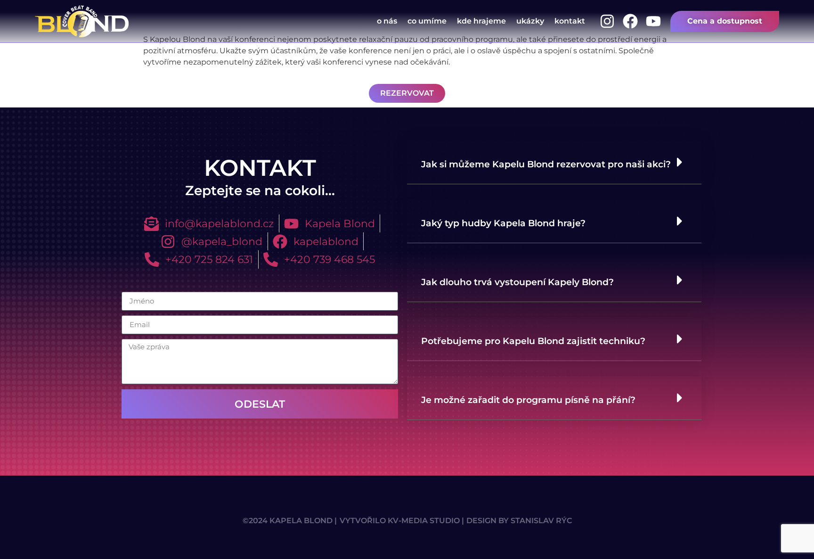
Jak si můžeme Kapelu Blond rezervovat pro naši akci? (546, 164)
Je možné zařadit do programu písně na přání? (528, 399)
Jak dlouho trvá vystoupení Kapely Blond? (517, 282)
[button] (554, 162)
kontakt (569, 20)
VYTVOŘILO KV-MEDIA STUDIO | (402, 520)
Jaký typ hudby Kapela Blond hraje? (503, 223)
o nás (387, 20)
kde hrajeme (481, 20)
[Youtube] (653, 21)
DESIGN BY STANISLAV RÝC (519, 520)
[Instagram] (607, 21)
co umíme (427, 20)
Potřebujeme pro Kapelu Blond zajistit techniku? (533, 340)
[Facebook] (630, 21)
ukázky (530, 20)
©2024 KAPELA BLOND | (290, 520)
